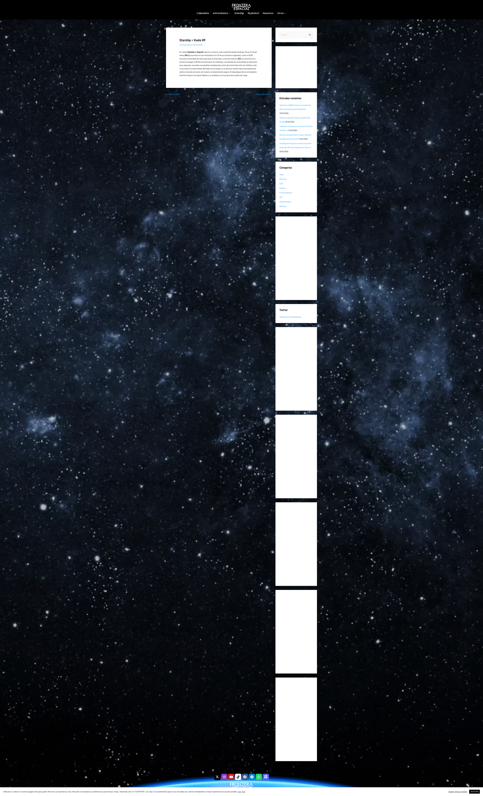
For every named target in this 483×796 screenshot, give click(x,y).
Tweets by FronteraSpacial (290, 317)
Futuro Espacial (285, 193)
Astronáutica (220, 13)
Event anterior (173, 94)
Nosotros (268, 13)
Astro (281, 175)
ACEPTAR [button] (474, 792)
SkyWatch (253, 13)
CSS (281, 184)
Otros (280, 13)
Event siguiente (263, 94)
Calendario (203, 13)
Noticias (282, 206)
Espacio (282, 188)
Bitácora (283, 179)
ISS (280, 197)
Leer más (241, 792)
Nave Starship (285, 202)
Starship (239, 13)
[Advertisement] (296, 67)
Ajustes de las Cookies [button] (457, 792)
